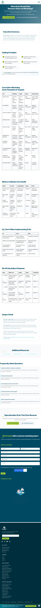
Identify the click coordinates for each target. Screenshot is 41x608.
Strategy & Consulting (6, 547)
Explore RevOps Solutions (9, 17)
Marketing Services (5, 550)
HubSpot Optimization (6, 587)
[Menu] (39, 2)
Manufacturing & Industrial (6, 568)
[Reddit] (10, 542)
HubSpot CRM (4, 594)
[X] (5, 542)
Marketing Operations (15, 337)
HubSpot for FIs (5, 590)
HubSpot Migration (5, 585)
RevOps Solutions (6, 354)
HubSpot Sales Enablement (7, 596)
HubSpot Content (5, 591)
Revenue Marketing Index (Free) (31, 354)
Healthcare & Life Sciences (7, 569)
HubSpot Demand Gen (6, 597)
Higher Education (5, 574)
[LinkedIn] (3, 542)
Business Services (5, 572)
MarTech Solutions (5, 548)
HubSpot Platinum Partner (6, 584)
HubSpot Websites (5, 593)
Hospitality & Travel (5, 575)
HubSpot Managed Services (7, 588)
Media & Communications (6, 571)
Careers (3, 558)
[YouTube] (8, 542)
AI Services (4, 551)
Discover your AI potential (30, 606)
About (3, 557)
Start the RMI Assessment (27, 423)
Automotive (4, 578)
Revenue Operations (25, 337)
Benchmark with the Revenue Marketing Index (27, 17)
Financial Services (5, 566)
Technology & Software (6, 565)
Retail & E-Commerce (6, 577)
